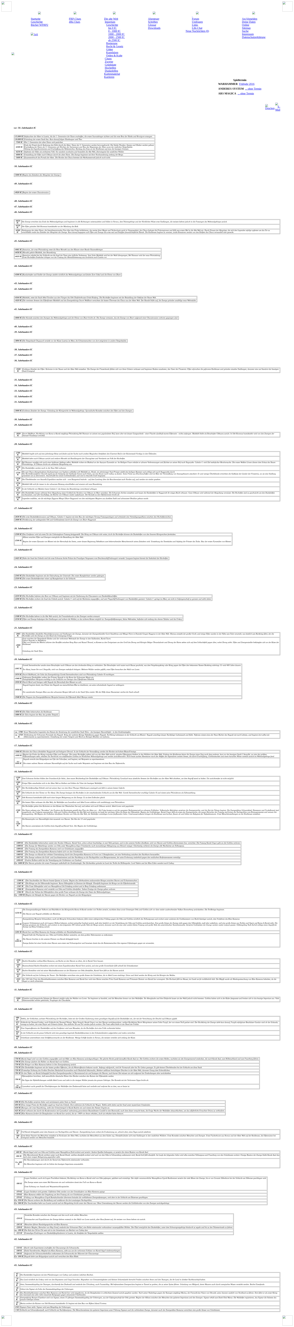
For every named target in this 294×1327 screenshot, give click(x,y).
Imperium (110, 21)
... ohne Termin (238, 88)
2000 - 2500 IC (116, 37)
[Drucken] (270, 106)
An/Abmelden (249, 18)
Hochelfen (110, 67)
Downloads (154, 28)
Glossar (152, 24)
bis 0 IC (112, 28)
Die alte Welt (111, 18)
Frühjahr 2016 (232, 84)
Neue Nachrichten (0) (197, 31)
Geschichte (37, 21)
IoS (36, 34)
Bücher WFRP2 (39, 24)
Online (245, 24)
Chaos (108, 58)
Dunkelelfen (111, 70)
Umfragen (197, 21)
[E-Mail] (277, 106)
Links (195, 24)
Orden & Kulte (114, 55)
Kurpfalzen (112, 52)
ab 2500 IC (114, 40)
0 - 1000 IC (114, 31)
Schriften (153, 21)
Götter (109, 49)
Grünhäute (110, 64)
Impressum (248, 34)
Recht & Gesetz (114, 46)
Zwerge (109, 61)
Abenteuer (153, 18)
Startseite (35, 18)
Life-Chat (197, 28)
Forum (195, 18)
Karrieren (109, 77)
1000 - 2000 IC (116, 34)
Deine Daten (249, 21)
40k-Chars (74, 21)
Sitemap (246, 28)
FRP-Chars (75, 18)
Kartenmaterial (112, 73)
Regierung (111, 43)
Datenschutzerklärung (253, 37)
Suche (245, 31)
